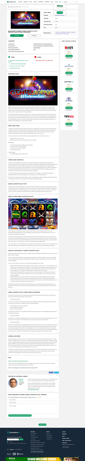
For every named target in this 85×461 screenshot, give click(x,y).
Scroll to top (42, 424)
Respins (73, 32)
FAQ (34, 49)
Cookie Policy (49, 435)
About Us (48, 433)
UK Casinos (33, 438)
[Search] (76, 2)
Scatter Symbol (58, 33)
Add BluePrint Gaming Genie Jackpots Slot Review (20, 415)
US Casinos (33, 435)
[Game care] (20, 454)
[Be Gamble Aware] (9, 454)
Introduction (11, 44)
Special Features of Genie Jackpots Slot (42, 44)
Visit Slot (17, 35)
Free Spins (57, 32)
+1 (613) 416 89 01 (65, 446)
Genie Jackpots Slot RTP (14, 49)
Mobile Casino (65, 438)
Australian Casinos (34, 437)
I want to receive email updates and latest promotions (17, 443)
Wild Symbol (66, 33)
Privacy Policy (49, 437)
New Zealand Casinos (35, 440)
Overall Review (36, 47)
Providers (40, 1)
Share (51, 372)
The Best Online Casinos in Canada (38, 442)
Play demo (34, 35)
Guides (35, 1)
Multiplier (68, 32)
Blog (52, 1)
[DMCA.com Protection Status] (12, 449)
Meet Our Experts (66, 440)
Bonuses (26, 1)
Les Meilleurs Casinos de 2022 (37, 449)
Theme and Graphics (13, 47)
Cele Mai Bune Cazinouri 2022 (37, 451)
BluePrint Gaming (59, 15)
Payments (47, 1)
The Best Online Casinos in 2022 (37, 444)
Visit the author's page (33, 389)
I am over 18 (10, 441)
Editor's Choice (34, 433)
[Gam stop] (14, 454)
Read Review (69, 58)
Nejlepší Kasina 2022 (35, 448)
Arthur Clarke (21, 380)
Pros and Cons (11, 45)
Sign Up (21, 439)
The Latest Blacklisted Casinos (37, 446)
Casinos (20, 1)
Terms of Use (49, 438)
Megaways (63, 32)
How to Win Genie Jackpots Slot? (16, 51)
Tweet (57, 372)
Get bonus (60, 12)
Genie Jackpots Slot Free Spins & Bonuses (43, 45)
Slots (56, 1)
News (30, 1)
